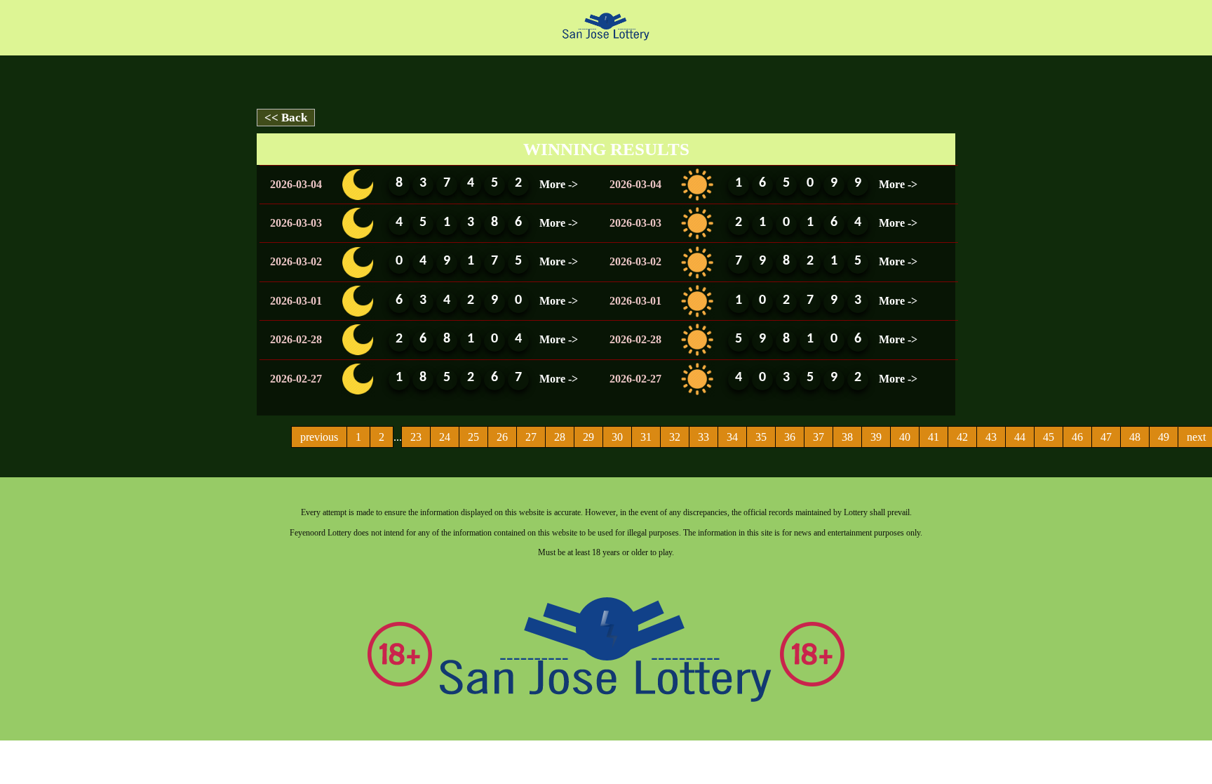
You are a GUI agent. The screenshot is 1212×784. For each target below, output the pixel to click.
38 (847, 437)
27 (531, 437)
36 (789, 437)
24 (444, 437)
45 (1048, 437)
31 (646, 437)
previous (319, 437)
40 (904, 437)
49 (1163, 437)
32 (674, 437)
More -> (558, 184)
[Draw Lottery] (606, 26)
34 (732, 437)
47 (1106, 437)
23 (416, 437)
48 (1134, 437)
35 (761, 437)
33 (703, 437)
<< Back (285, 117)
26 (502, 437)
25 (473, 437)
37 (818, 437)
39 (876, 437)
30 (617, 437)
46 (1077, 437)
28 (559, 437)
